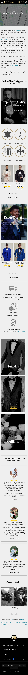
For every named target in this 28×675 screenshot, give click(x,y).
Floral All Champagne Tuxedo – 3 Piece (7, 184)
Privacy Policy (17, 671)
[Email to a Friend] (15, 614)
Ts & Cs (23, 671)
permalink (22, 619)
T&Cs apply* (21, 331)
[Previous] (2, 178)
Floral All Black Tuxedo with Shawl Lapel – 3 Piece (20, 185)
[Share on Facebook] (10, 614)
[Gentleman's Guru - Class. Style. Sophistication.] (14, 2)
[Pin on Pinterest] (18, 614)
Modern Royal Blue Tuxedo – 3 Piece (19, 263)
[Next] (25, 178)
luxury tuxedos (4, 39)
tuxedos (18, 30)
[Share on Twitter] (12, 614)
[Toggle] (23, 645)
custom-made (7, 58)
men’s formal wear (14, 65)
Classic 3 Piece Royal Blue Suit (7, 263)
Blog (14, 11)
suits (16, 37)
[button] (2, 2)
